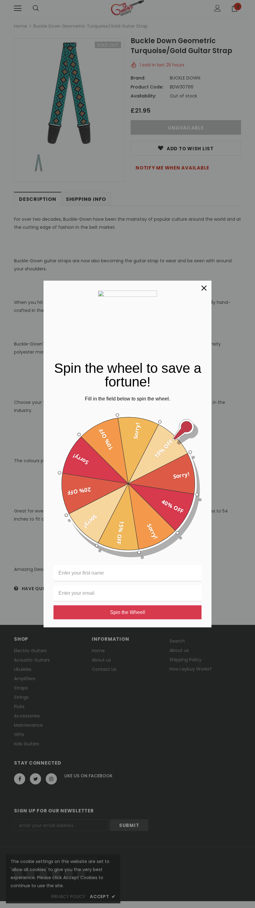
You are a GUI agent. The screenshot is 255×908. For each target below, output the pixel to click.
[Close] (204, 288)
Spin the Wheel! (127, 612)
